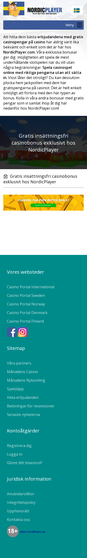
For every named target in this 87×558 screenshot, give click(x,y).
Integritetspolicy (21, 502)
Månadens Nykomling (26, 380)
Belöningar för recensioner (31, 406)
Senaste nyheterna (23, 414)
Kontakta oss (18, 519)
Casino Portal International (30, 286)
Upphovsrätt (18, 511)
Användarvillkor (20, 493)
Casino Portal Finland (25, 321)
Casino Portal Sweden (26, 295)
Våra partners (19, 363)
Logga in (14, 454)
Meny (69, 25)
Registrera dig (19, 445)
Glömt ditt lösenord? (24, 462)
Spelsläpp (15, 388)
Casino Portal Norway (26, 304)
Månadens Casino (22, 371)
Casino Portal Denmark (27, 312)
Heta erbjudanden (23, 397)
